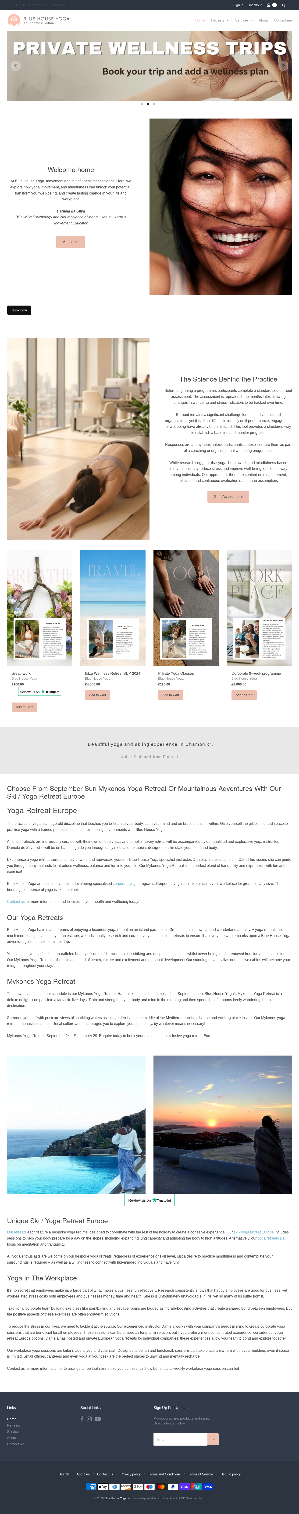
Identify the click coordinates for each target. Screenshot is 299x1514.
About (263, 20)
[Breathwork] (39, 608)
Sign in (238, 5)
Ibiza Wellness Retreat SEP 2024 (112, 673)
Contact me (283, 20)
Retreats (218, 20)
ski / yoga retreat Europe (254, 1232)
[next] (283, 66)
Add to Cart (24, 707)
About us (83, 1474)
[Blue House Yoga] (38, 20)
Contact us (16, 902)
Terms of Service (200, 1474)
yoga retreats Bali (271, 1238)
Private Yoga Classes (176, 673)
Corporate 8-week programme (256, 673)
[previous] (16, 66)
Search (64, 1474)
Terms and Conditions (164, 1474)
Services (242, 20)
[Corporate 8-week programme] (259, 608)
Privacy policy (131, 1474)
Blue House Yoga (24, 678)
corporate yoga (125, 884)
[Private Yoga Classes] (186, 608)
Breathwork (21, 673)
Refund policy (231, 1474)
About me (71, 242)
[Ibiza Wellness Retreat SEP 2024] (113, 608)
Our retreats (16, 1232)
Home (200, 20)
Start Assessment (228, 497)
